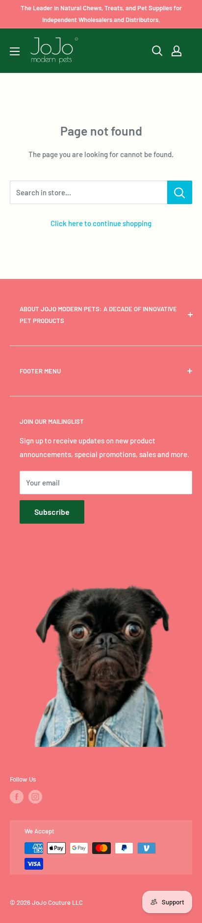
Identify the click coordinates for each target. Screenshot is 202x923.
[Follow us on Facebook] (17, 797)
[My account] (176, 51)
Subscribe (52, 511)
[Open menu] (15, 51)
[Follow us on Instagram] (35, 797)
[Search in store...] (179, 192)
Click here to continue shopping (101, 223)
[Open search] (157, 51)
